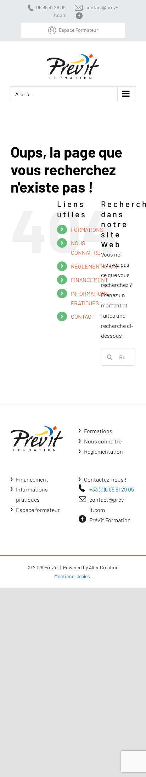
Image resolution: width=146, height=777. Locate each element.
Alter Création (104, 567)
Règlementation (103, 451)
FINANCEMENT (89, 279)
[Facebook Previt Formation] (80, 15)
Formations (98, 431)
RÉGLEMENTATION (94, 266)
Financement (32, 479)
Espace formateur (38, 509)
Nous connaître (103, 441)
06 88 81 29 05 (51, 7)
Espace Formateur (78, 30)
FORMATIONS (87, 229)
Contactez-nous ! (105, 479)
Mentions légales (72, 576)
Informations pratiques (32, 494)
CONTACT (83, 316)
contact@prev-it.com (107, 504)
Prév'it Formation (110, 520)
